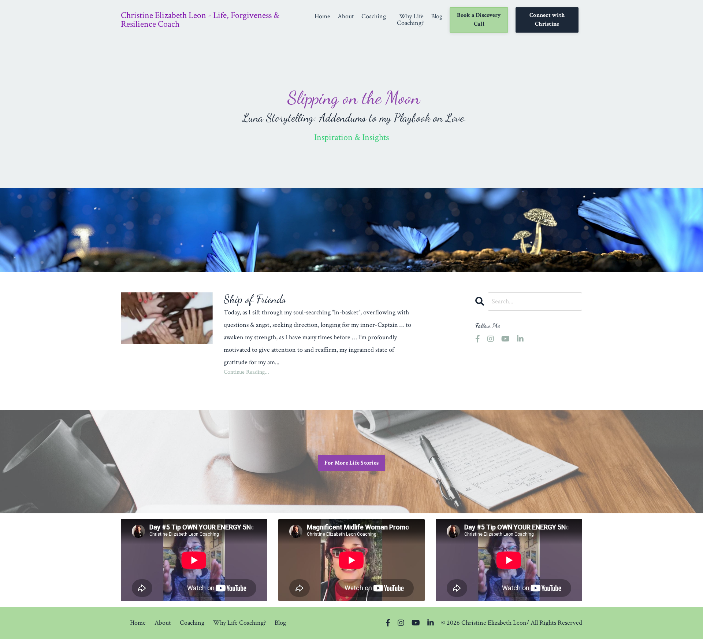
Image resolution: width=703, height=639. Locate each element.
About (346, 17)
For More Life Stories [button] (351, 463)
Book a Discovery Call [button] (479, 19)
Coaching (373, 17)
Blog (436, 17)
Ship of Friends (255, 299)
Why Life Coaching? (410, 19)
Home (322, 17)
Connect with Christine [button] (547, 19)
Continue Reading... (246, 372)
